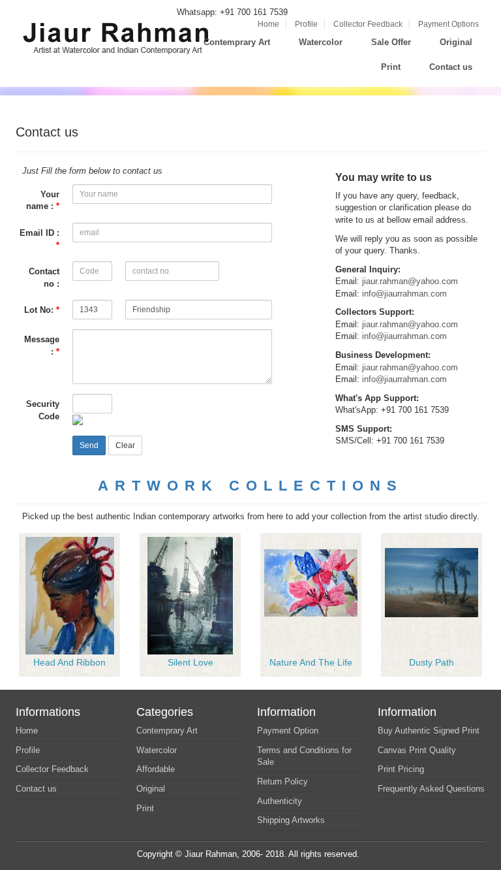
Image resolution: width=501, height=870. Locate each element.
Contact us (450, 67)
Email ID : (39, 239)
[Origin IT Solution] (363, 854)
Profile (306, 24)
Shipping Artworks (291, 820)
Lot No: (41, 310)
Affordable (155, 769)
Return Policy (282, 781)
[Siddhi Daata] (69, 595)
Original (456, 42)
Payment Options (448, 24)
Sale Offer (391, 42)
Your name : (42, 200)
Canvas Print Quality (417, 750)
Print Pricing (401, 769)
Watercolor (320, 42)
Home (268, 24)
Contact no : (44, 277)
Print (391, 67)
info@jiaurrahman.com (404, 293)
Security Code (42, 410)
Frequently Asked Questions (431, 789)
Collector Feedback (367, 24)
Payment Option (287, 730)
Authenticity (279, 801)
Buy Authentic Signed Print (428, 730)
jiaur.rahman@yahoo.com (410, 281)
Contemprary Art (237, 42)
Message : (41, 345)
